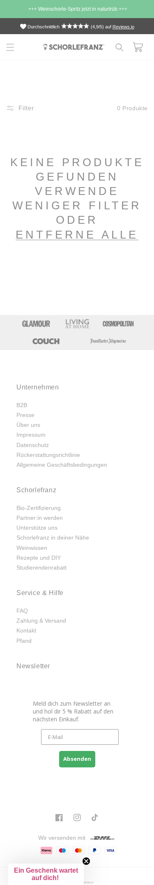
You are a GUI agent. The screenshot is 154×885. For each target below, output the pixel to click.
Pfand (24, 640)
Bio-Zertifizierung (38, 508)
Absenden (77, 758)
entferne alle (77, 235)
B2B (21, 405)
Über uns (28, 425)
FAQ (22, 610)
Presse (25, 415)
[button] (10, 47)
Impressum (31, 434)
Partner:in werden (39, 517)
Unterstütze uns (36, 527)
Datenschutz (32, 445)
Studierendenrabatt (41, 567)
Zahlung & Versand (41, 620)
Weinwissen (31, 547)
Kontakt (26, 630)
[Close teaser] (86, 861)
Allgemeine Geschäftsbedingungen (61, 464)
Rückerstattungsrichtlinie (48, 455)
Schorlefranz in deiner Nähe (52, 537)
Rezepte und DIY (38, 557)
